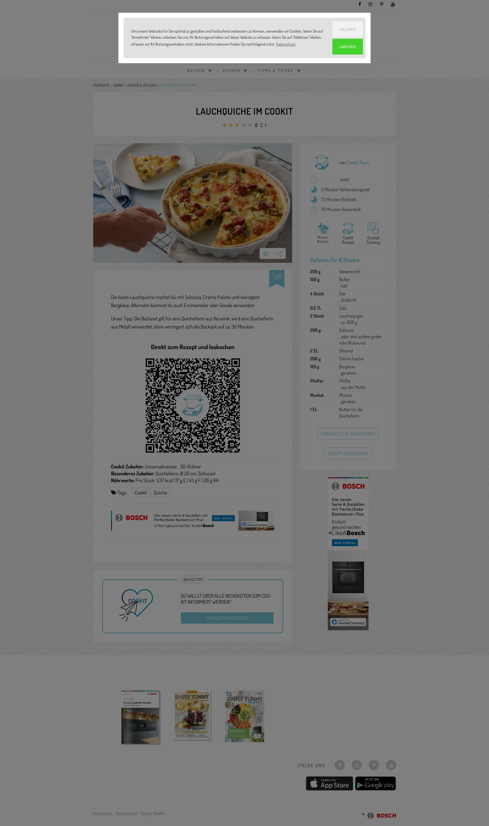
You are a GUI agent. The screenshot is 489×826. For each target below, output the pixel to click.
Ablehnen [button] (348, 29)
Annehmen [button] (347, 46)
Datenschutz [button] (285, 44)
